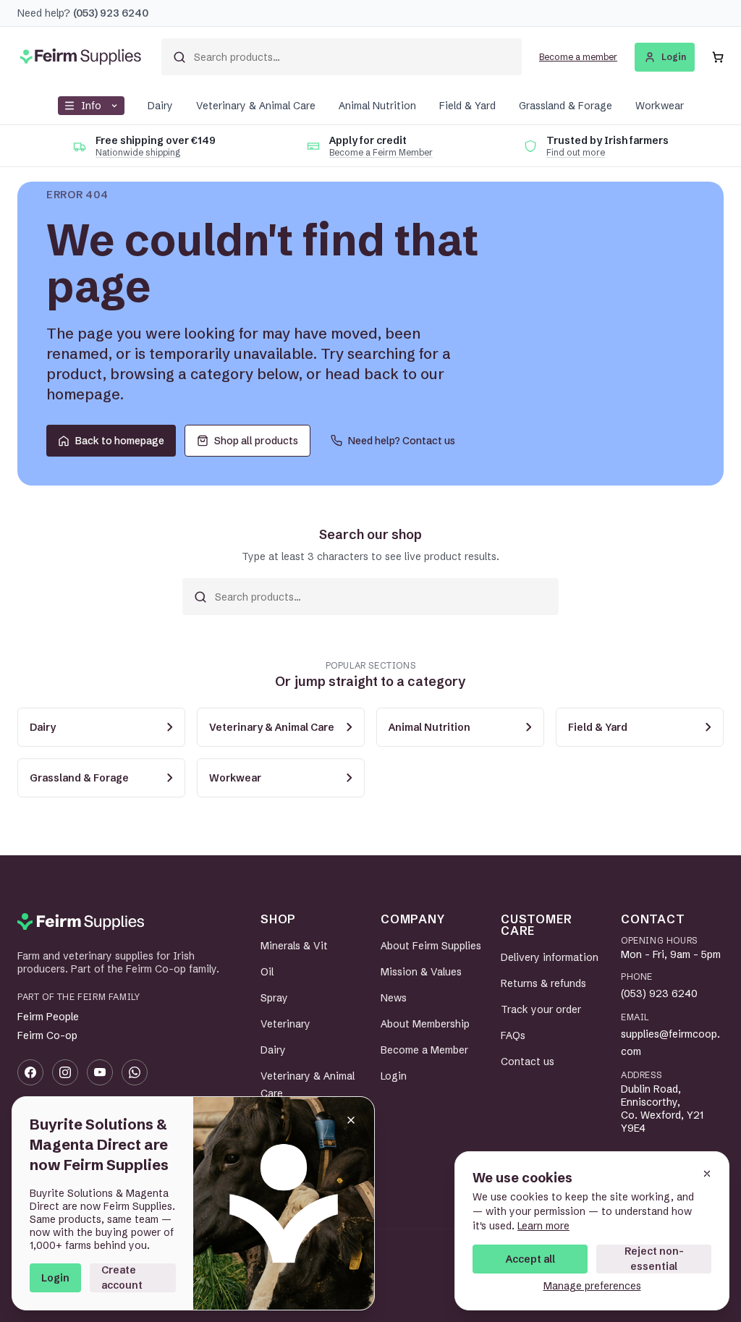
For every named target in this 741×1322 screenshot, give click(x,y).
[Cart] (718, 57)
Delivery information (549, 957)
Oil (267, 971)
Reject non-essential (654, 1259)
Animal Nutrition (377, 105)
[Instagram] (65, 1072)
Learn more (543, 1225)
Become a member (578, 56)
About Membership (425, 1023)
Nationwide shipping (138, 152)
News (394, 997)
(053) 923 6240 (659, 993)
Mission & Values (421, 971)
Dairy (160, 105)
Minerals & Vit (294, 945)
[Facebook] (30, 1072)
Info (91, 105)
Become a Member (424, 1049)
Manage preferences (592, 1285)
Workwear (659, 105)
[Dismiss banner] (351, 1120)
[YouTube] (100, 1072)
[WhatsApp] (135, 1072)
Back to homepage (119, 440)
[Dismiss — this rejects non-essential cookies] (707, 1174)
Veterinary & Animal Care (256, 105)
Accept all (530, 1259)
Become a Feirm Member (381, 152)
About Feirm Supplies (431, 945)
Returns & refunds (543, 983)
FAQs (513, 1035)
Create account (122, 1277)
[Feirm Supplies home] (80, 922)
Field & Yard (467, 105)
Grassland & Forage (565, 105)
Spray (274, 997)
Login (55, 1277)
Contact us (527, 1061)
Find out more (575, 152)
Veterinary (285, 1023)
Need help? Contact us (401, 440)
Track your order (541, 1009)
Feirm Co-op (47, 1035)
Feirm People (48, 1016)
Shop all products (256, 440)
